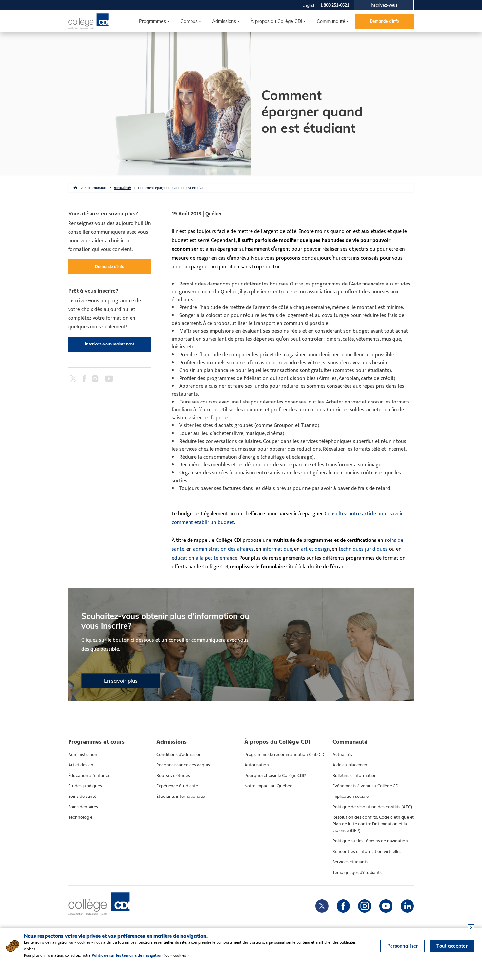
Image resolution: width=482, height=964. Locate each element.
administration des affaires (223, 549)
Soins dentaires (83, 807)
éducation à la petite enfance (204, 558)
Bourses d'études (173, 775)
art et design (315, 549)
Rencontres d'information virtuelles (366, 851)
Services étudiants (350, 862)
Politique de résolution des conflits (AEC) (372, 807)
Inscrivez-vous (384, 5)
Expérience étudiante (177, 786)
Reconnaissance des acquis (183, 765)
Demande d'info (384, 21)
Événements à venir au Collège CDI (365, 786)
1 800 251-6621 (334, 5)
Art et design (80, 765)
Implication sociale (350, 796)
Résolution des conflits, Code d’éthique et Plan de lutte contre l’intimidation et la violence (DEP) (373, 824)
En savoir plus (121, 681)
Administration (82, 754)
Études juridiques (85, 786)
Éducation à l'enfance (89, 775)
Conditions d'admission (179, 754)
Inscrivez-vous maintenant (109, 344)
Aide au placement (350, 765)
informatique (277, 549)
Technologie (80, 817)
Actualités (122, 188)
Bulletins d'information (354, 775)
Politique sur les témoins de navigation (370, 841)
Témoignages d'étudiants (357, 872)
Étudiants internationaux (180, 796)
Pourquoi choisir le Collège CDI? (275, 775)
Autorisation (256, 765)
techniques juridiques (363, 549)
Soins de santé (82, 796)
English (308, 5)
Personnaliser (402, 946)
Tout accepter (452, 946)
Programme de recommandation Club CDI (284, 754)
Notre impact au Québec (268, 786)
